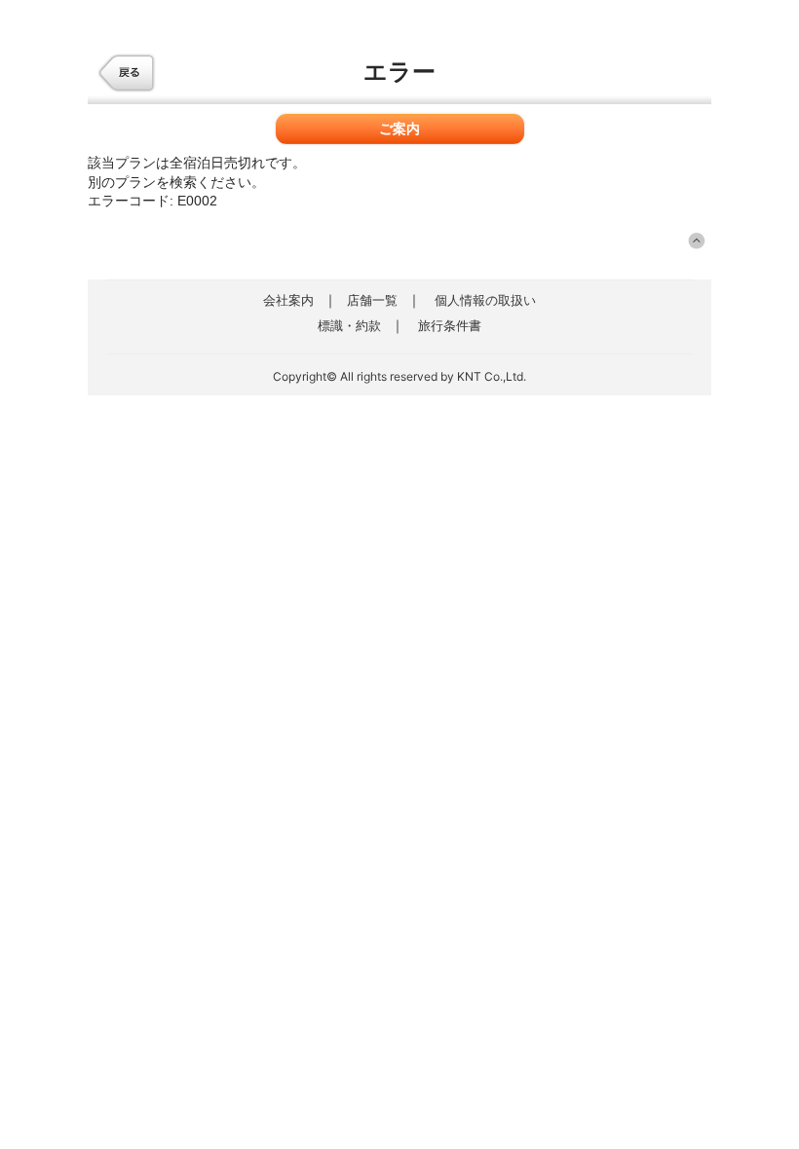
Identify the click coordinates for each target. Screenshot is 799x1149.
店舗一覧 (372, 300)
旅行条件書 (449, 325)
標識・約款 (349, 325)
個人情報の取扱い (485, 300)
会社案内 (288, 300)
